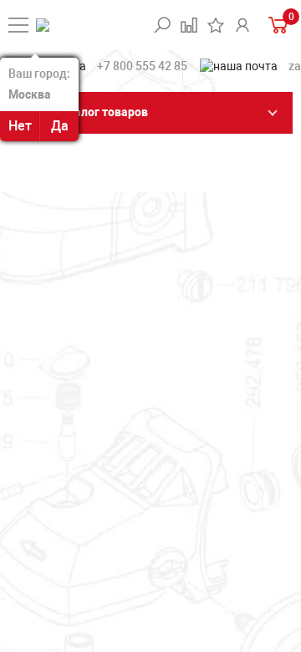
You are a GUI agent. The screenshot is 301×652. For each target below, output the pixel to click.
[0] (276, 24)
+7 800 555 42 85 (142, 66)
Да (60, 126)
